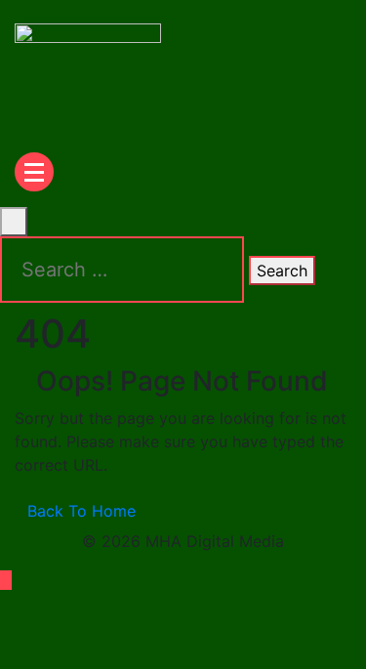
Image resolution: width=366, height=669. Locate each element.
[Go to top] (6, 580)
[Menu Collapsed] (34, 171)
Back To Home (81, 511)
